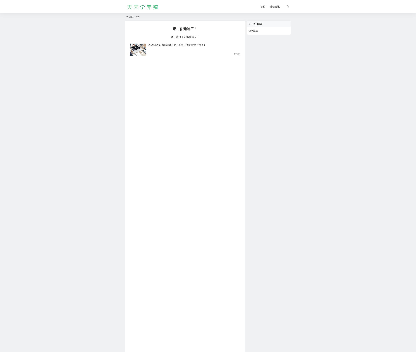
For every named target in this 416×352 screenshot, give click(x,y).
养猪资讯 (275, 6)
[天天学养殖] (143, 7)
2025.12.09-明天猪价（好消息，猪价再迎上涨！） (177, 45)
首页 (262, 6)
